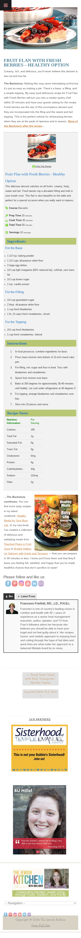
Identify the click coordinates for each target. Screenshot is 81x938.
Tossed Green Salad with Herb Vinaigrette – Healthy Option (40, 678)
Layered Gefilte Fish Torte (40, 693)
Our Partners (39, 719)
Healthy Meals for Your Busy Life (16, 520)
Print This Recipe (43, 166)
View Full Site (40, 925)
